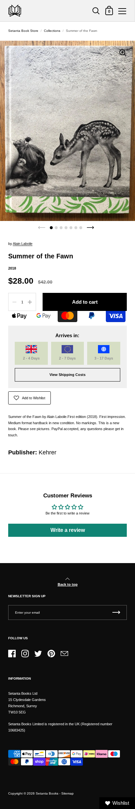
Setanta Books (47, 793)
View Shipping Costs (67, 375)
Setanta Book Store (23, 31)
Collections (52, 31)
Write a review (67, 530)
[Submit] (116, 612)
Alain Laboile (22, 244)
